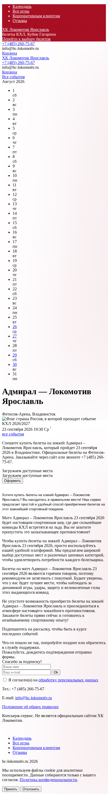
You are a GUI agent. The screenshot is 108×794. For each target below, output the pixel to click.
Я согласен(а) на (52, 680)
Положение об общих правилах (30, 706)
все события (13, 434)
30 (15, 364)
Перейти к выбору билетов (26, 39)
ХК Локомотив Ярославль (25, 29)
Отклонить (31, 789)
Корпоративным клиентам (36, 16)
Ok (56, 672)
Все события (13, 77)
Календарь (22, 6)
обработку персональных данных (68, 680)
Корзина (9, 53)
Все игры (21, 11)
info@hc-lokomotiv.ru (33, 698)
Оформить (12, 481)
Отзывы (20, 20)
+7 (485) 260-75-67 (18, 43)
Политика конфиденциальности (48, 779)
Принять (10, 789)
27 (15, 336)
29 (15, 355)
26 (15, 326)
